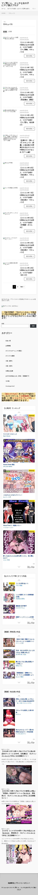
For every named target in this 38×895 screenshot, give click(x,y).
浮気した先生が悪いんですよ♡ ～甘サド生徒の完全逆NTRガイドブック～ (25, 701)
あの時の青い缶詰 (21, 654)
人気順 (10, 31)
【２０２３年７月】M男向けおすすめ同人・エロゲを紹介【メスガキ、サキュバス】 (27, 72)
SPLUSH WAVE (7, 466)
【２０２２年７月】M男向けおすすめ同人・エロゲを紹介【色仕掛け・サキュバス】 (27, 197)
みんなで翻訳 (19, 677)
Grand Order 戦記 (9, 464)
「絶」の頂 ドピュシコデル (23, 703)
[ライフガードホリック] (19, 423)
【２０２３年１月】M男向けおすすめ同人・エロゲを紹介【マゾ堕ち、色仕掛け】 (27, 120)
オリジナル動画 (10, 356)
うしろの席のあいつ (22, 583)
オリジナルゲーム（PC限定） (14, 351)
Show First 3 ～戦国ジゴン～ (12, 525)
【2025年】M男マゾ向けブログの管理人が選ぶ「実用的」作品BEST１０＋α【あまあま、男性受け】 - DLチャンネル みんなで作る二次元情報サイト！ (18, 794)
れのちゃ (18, 714)
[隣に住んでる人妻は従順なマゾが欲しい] (9, 665)
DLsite (31, 567)
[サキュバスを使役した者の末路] (9, 718)
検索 (3, 323)
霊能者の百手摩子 (21, 606)
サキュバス (12, 13)
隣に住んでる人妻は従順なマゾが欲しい (25, 663)
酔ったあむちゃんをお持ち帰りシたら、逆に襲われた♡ (18, 557)
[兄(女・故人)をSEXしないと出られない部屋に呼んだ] (9, 653)
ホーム (3, 8)
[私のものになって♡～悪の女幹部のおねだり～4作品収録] (9, 733)
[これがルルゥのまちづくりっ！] (19, 481)
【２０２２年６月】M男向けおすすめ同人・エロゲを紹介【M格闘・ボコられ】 (27, 222)
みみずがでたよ (20, 608)
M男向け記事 (9, 371)
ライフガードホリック (10, 434)
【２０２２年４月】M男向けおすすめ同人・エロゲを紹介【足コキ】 (27, 271)
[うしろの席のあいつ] (9, 586)
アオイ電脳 (19, 585)
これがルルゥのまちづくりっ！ (12, 495)
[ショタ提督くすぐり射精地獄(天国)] (9, 598)
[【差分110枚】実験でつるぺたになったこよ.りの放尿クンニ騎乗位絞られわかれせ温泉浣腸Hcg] (9, 642)
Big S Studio (6, 436)
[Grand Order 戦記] (19, 451)
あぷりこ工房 (7, 497)
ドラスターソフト (8, 527)
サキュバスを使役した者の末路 (25, 711)
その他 (7, 381)
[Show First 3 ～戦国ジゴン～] (19, 512)
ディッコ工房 (19, 643)
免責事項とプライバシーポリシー (19, 883)
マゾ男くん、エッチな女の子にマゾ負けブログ (15, 4)
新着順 (5, 31)
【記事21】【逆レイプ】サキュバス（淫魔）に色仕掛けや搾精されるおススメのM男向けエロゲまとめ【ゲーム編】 (27, 146)
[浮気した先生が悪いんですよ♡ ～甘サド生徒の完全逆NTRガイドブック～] (9, 702)
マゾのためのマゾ (21, 734)
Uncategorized (10, 386)
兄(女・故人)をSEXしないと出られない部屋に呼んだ (25, 651)
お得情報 (8, 346)
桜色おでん (19, 665)
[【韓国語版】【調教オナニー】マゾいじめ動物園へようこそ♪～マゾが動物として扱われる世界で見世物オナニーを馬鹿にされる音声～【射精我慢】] (9, 676)
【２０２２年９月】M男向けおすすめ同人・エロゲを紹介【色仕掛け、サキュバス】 (27, 172)
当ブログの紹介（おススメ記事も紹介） (18, 8)
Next (22, 287)
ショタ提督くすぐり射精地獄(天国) (25, 596)
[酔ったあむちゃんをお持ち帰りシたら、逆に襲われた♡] (19, 542)
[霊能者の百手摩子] (9, 609)
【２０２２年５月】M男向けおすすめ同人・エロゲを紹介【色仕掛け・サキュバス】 (27, 247)
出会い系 (8, 340)
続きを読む (29, 56)
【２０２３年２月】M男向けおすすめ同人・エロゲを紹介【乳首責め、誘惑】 (27, 96)
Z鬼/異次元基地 (20, 598)
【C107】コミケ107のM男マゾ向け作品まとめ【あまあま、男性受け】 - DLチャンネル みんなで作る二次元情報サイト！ (18, 833)
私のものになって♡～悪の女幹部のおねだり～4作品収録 (25, 731)
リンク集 (34, 8)
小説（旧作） (9, 366)
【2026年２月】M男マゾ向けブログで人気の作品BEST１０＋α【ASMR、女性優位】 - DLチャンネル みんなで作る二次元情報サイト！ (19, 753)
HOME (3, 13)
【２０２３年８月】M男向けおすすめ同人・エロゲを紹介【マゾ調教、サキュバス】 (27, 47)
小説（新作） (9, 361)
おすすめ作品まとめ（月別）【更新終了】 (18, 376)
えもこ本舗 (6, 560)
